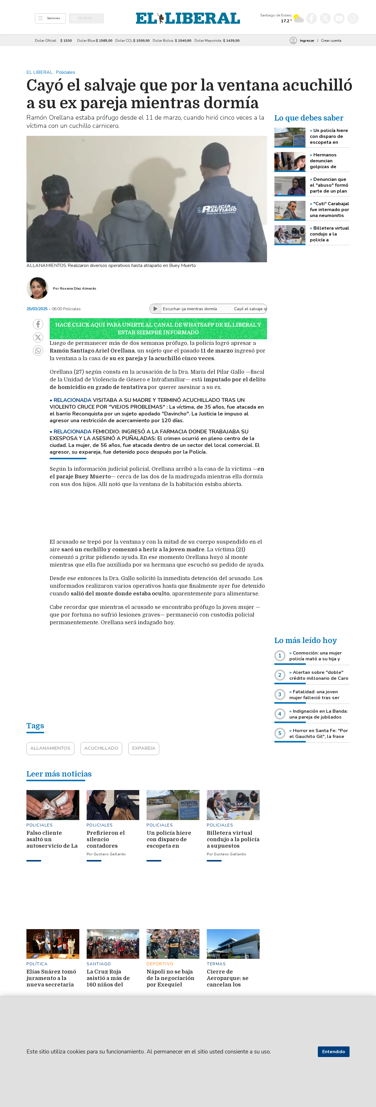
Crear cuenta (331, 40)
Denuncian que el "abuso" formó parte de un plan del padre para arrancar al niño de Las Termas (329, 185)
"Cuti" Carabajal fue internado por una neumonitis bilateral (329, 209)
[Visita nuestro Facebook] (311, 18)
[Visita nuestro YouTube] (339, 18)
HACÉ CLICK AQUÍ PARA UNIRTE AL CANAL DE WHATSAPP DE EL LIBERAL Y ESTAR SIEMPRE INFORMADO (158, 328)
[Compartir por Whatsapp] (38, 350)
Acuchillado (101, 748)
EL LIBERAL (40, 72)
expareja (143, 748)
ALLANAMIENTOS (50, 748)
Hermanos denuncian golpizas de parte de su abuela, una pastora (323, 161)
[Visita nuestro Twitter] (325, 18)
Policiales (39, 825)
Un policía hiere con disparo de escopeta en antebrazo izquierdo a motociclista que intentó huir (329, 136)
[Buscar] (74, 18)
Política (37, 964)
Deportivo (160, 964)
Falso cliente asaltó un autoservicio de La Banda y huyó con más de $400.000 (52, 846)
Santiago (99, 964)
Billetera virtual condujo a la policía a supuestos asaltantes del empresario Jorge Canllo (329, 234)
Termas (216, 964)
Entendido (333, 1051)
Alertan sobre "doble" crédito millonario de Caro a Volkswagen (318, 678)
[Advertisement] (189, 516)
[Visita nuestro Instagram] (353, 18)
